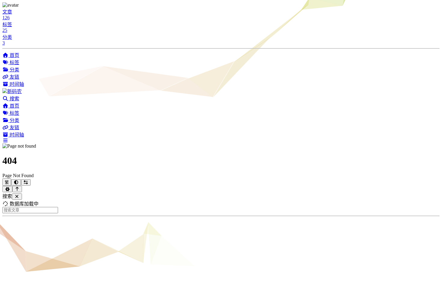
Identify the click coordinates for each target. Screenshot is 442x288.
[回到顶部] (17, 189)
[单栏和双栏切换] (26, 182)
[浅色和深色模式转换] (16, 182)
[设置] (7, 189)
